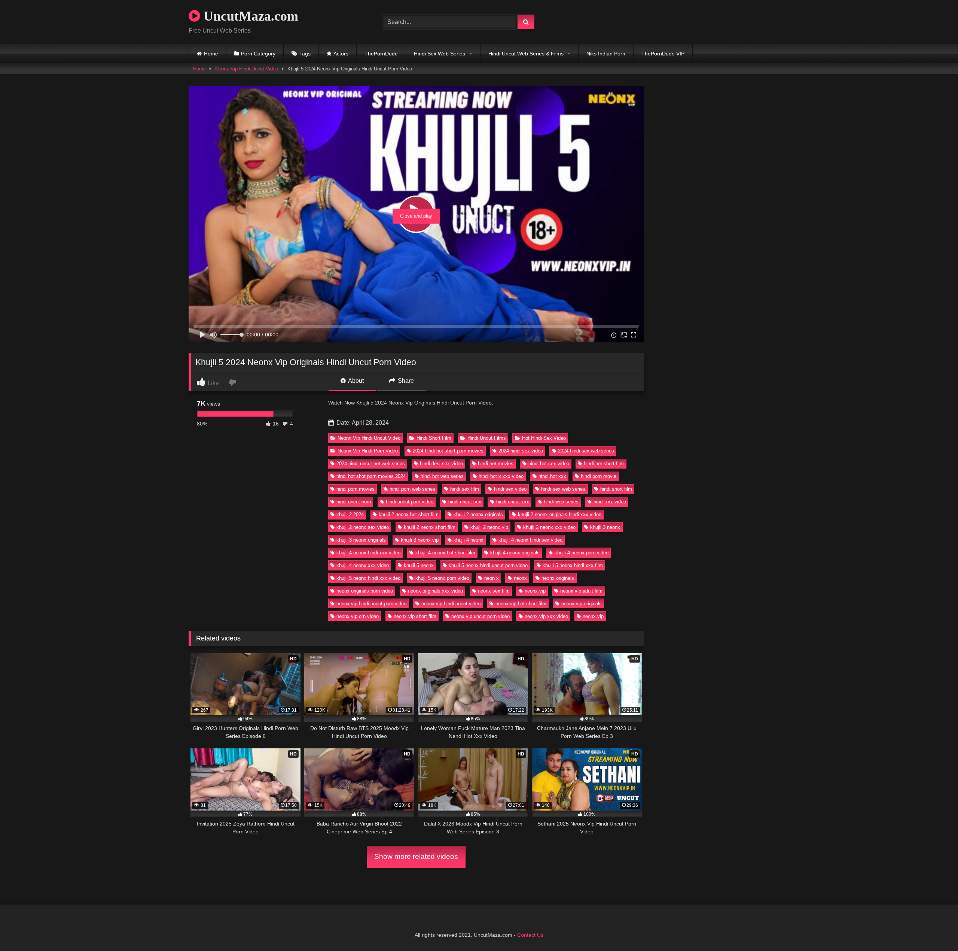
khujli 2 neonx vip (489, 527)
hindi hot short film (604, 463)
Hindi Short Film (434, 438)
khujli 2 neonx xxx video (549, 527)
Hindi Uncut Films (486, 438)
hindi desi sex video (441, 463)
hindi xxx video (610, 502)
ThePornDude (381, 54)
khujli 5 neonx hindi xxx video (368, 578)
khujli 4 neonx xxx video (362, 565)
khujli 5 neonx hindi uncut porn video (488, 565)
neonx (520, 578)
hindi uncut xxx (512, 502)
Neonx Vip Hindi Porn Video (368, 451)
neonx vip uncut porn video (480, 616)
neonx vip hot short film (520, 603)
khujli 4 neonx (468, 540)
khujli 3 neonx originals (361, 540)
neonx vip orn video (357, 616)
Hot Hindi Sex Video (544, 438)
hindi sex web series (563, 489)
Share (405, 381)
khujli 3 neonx (605, 527)
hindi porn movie (598, 476)
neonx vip (535, 591)
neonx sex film (494, 591)
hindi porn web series (412, 489)
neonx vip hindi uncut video (450, 603)
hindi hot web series (442, 476)
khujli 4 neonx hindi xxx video (368, 552)
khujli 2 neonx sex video (362, 527)
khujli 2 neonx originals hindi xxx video (559, 514)
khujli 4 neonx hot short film (445, 552)
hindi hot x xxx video (501, 476)
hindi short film (616, 489)
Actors (340, 54)
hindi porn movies (355, 489)
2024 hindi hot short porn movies (448, 451)
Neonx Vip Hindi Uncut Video (246, 69)
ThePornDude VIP (662, 54)
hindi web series (561, 502)
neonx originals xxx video (435, 591)
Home (211, 54)
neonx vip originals (581, 603)
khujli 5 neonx (419, 565)
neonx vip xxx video (546, 616)
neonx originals (557, 578)
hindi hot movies (495, 463)
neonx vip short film (415, 616)
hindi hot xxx (552, 476)
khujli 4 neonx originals (515, 552)
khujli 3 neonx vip (420, 540)
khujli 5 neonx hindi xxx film (573, 565)
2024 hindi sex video (520, 451)
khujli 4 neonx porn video (581, 552)
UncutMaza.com (249, 16)
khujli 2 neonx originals (478, 514)
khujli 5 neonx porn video (442, 578)
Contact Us (530, 935)
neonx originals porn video (364, 591)
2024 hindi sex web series (586, 451)
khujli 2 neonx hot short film (409, 514)
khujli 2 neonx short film (429, 527)
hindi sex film (464, 489)
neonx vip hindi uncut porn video (371, 603)
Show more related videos (416, 856)
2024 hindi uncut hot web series (370, 463)
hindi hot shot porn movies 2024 (371, 476)
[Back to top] (935, 928)
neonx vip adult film (581, 591)
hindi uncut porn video (409, 502)
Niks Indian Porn (605, 54)
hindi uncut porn (353, 502)
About (355, 381)
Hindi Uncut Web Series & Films (526, 54)
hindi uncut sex (464, 502)
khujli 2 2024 (350, 514)
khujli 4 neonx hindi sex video (530, 540)
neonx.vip (593, 616)
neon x (491, 578)
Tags (305, 54)
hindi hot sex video (548, 463)
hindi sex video (510, 489)
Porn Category (258, 54)
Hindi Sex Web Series (439, 54)
